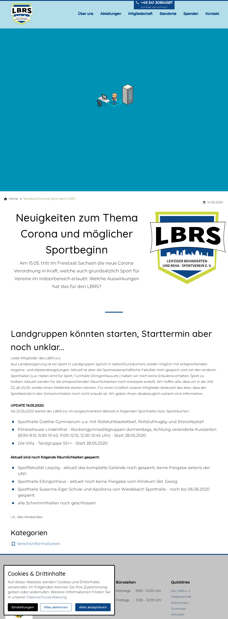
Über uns (85, 13)
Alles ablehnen (56, 607)
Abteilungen (110, 13)
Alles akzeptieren (93, 607)
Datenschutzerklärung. (47, 597)
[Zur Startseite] (23, 14)
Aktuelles (177, 614)
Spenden (190, 13)
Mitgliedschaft (140, 13)
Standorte (168, 13)
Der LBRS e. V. (181, 591)
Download (178, 608)
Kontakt (212, 13)
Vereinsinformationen (38, 543)
